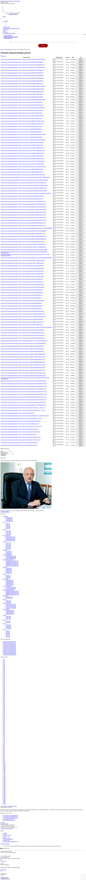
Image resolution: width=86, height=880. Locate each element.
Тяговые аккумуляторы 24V (9, 645)
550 (4, 717)
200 (4, 668)
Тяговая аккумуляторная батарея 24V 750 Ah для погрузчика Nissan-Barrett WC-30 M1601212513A (23, 225)
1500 (4, 796)
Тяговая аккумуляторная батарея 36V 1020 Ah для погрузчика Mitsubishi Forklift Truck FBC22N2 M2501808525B (26, 228)
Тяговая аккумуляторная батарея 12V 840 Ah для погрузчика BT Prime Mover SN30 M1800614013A (23, 380)
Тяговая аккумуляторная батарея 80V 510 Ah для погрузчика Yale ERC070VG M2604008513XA (22, 64)
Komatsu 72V (9, 571)
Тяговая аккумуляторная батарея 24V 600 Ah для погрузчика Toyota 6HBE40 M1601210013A (22, 172)
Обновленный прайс (12, 806)
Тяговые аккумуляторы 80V (9, 652)
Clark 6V (8, 523)
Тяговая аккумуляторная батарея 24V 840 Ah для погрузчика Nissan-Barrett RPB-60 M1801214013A (23, 217)
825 (4, 749)
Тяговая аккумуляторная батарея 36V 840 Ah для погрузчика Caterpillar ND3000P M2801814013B (23, 367)
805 (4, 747)
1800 (4, 802)
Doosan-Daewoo (6, 535)
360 (4, 694)
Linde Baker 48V (9, 583)
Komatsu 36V (9, 569)
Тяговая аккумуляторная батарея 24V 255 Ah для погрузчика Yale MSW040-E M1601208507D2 (22, 70)
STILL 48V (8, 617)
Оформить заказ (4, 877)
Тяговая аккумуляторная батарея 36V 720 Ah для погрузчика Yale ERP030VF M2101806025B (22, 62)
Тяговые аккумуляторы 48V (9, 649)
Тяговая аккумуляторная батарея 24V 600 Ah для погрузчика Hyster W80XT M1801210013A (22, 324)
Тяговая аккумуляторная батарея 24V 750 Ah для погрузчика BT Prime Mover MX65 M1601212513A (23, 397)
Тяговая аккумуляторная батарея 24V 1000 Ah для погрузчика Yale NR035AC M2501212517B (22, 115)
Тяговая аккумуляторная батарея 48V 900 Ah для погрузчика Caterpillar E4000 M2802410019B (22, 351)
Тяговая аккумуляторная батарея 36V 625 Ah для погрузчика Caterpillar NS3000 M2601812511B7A (23, 356)
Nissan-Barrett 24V (10, 611)
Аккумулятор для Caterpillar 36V (10, 815)
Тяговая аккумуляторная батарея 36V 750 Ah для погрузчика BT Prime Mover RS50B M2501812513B (24, 383)
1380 (4, 791)
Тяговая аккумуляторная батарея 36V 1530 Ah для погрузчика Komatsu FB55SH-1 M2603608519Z (23, 244)
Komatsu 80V (9, 573)
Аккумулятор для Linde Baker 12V (11, 817)
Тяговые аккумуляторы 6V (9, 641)
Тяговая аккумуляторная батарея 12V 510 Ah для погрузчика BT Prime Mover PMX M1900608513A (23, 402)
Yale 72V (8, 635)
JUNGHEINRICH (7, 554)
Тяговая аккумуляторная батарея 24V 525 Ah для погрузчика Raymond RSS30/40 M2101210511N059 (23, 190)
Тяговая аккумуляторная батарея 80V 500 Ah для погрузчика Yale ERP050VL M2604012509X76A (23, 59)
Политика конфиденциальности (10, 841)
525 (4, 712)
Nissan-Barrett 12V (10, 610)
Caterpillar (5, 516)
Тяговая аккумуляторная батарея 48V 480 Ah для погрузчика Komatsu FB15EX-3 (19, 445)
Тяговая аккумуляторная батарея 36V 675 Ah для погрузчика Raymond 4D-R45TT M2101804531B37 (23, 182)
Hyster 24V (8, 544)
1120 (4, 773)
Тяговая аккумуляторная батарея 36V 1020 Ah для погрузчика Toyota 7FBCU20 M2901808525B (22, 161)
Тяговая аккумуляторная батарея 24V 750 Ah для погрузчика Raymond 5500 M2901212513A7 (22, 198)
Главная (5, 833)
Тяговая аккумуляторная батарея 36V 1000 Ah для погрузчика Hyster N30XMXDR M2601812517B (23, 316)
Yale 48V (8, 634)
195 (4, 667)
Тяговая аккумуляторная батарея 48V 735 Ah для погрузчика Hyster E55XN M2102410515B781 (22, 268)
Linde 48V (8, 576)
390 (4, 697)
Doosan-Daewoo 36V (10, 538)
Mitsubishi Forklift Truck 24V (12, 591)
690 (4, 734)
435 (4, 702)
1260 (4, 783)
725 (4, 737)
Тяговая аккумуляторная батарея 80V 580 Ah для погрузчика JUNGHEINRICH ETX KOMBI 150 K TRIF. (25, 415)
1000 (4, 764)
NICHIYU (5, 595)
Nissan (4, 599)
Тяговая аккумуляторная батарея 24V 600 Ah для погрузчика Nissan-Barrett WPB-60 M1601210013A (23, 214)
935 (4, 759)
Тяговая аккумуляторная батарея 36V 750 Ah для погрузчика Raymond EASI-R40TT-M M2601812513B (24, 185)
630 (4, 726)
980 (4, 762)
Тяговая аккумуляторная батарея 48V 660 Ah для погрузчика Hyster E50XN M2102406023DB (22, 273)
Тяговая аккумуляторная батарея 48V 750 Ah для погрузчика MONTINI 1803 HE (19, 429)
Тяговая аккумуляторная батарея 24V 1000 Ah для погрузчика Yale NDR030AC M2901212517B (22, 121)
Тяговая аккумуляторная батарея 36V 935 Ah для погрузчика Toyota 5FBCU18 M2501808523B (22, 163)
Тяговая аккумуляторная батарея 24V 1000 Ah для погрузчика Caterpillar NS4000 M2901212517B (23, 359)
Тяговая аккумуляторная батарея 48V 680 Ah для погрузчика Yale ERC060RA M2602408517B (22, 94)
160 (4, 661)
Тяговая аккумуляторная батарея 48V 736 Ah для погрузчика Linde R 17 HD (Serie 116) (20, 439)
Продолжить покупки (5, 878)
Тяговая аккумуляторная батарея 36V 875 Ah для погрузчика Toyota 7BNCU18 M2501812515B (22, 147)
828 (4, 750)
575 (4, 720)
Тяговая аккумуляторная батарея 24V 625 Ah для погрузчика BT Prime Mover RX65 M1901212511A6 (24, 391)
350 (4, 693)
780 (4, 744)
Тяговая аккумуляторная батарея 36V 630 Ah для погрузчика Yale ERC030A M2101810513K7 (22, 105)
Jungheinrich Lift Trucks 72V (12, 564)
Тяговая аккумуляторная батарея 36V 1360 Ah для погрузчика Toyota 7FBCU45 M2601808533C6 (23, 150)
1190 (4, 779)
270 (4, 681)
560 (4, 719)
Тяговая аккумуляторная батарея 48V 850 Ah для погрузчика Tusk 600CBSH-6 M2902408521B (22, 142)
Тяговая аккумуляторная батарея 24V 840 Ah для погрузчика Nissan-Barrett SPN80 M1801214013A (23, 222)
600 (4, 724)
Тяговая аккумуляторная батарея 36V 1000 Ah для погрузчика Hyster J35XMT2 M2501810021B (22, 287)
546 (4, 715)
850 (4, 753)
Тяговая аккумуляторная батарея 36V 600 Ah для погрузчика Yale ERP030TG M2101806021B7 (22, 75)
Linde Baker (6, 579)
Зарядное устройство (8, 28)
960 (4, 761)
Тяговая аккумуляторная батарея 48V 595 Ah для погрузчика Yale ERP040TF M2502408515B (22, 72)
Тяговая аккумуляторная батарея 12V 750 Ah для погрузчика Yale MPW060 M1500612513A (21, 129)
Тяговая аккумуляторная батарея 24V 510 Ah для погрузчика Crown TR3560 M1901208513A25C (23, 338)
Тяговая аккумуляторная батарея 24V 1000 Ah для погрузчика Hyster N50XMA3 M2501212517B (23, 313)
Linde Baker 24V (9, 581)
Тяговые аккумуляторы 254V (10, 654)
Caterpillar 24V (9, 517)
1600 (4, 800)
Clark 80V (8, 528)
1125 (4, 775)
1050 (4, 767)
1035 (4, 766)
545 (4, 714)
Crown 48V (8, 534)
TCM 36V (8, 621)
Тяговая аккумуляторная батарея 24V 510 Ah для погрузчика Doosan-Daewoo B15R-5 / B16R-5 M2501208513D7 (26, 327)
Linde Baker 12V (9, 580)
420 (4, 700)
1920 (4, 803)
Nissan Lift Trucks (7, 603)
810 (4, 748)
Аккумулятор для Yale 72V (9, 820)
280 (4, 683)
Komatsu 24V (9, 568)
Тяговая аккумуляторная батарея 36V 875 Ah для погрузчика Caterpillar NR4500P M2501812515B (23, 362)
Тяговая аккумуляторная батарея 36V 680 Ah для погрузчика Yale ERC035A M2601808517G (22, 102)
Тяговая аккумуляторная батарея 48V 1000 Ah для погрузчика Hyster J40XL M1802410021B (22, 305)
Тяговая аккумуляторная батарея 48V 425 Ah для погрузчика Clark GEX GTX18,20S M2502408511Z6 (24, 340)
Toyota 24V (8, 624)
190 (4, 666)
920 (4, 758)
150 (4, 660)
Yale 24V (8, 632)
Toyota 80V (8, 628)
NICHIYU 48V (9, 597)
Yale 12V (8, 630)
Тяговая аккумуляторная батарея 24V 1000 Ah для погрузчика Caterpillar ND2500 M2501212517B (23, 370)
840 (4, 752)
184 (4, 665)
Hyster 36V (8, 545)
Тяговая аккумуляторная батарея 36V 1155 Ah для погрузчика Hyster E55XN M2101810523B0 (22, 271)
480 (4, 707)
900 (4, 756)
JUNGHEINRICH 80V (11, 558)
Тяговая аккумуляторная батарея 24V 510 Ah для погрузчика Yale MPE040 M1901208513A (21, 131)
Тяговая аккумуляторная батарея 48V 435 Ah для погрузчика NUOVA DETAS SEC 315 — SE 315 (23, 410)
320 (4, 688)
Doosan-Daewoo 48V (10, 539)
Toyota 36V (8, 626)
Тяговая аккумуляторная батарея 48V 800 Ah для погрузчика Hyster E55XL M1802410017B (21, 295)
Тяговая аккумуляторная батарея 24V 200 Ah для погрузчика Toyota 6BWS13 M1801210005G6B (23, 174)
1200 (4, 781)
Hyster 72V (8, 547)
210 (4, 670)
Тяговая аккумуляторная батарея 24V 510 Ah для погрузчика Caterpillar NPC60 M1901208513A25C (23, 372)
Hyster (4, 541)
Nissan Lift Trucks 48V (11, 606)
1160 (4, 778)
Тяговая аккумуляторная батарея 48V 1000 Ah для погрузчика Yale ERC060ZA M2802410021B (22, 88)
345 (4, 691)
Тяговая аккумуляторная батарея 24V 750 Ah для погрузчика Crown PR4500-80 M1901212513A (22, 332)
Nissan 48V (8, 600)
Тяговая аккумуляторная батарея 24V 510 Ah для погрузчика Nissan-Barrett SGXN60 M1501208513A (24, 209)
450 (4, 703)
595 (4, 723)
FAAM (4, 834)
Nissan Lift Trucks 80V (11, 608)
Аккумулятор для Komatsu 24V (10, 816)
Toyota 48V (8, 627)
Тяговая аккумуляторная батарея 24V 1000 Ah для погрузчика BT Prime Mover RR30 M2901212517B (24, 386)
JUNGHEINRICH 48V (11, 557)
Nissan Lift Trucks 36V (11, 605)
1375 (4, 790)
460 (4, 705)
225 (4, 672)
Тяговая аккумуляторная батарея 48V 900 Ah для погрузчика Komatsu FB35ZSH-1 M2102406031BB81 (24, 249)
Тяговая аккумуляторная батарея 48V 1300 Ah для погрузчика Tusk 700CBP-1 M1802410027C (22, 145)
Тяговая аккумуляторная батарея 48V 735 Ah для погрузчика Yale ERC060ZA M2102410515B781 (23, 86)
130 (4, 659)
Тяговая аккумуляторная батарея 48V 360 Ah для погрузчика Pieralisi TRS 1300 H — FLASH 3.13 (23, 407)
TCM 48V (8, 622)
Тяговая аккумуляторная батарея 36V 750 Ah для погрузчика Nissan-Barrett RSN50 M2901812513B (23, 204)
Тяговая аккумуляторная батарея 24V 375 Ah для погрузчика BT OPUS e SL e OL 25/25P (21, 426)
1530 (4, 797)
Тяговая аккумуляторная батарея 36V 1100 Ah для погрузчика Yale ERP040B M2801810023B (22, 97)
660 (4, 730)
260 (4, 679)
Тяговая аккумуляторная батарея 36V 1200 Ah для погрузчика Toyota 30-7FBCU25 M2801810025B (23, 166)
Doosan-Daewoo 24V (10, 536)
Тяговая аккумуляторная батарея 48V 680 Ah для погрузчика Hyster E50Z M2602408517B (21, 297)
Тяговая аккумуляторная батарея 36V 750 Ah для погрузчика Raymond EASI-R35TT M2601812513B (23, 188)
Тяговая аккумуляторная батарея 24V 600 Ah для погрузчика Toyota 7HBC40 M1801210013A (22, 169)
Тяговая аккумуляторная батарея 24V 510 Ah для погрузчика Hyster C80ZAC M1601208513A (22, 281)
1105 (4, 772)
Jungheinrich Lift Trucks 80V (12, 565)
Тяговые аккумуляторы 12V (9, 642)
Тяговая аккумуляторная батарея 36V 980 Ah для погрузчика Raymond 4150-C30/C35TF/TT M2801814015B (25, 177)
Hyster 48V (8, 546)
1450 (4, 795)
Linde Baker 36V (9, 582)
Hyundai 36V (9, 551)
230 (4, 673)
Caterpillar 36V (9, 518)
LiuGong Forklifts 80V (11, 588)
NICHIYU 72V (9, 598)
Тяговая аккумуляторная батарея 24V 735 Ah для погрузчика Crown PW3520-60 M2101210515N (23, 335)
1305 (4, 788)
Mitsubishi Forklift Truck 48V (12, 593)
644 (4, 729)
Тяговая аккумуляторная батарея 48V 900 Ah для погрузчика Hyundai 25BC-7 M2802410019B (22, 263)
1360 (4, 789)
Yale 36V (8, 633)
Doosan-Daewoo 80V (10, 540)
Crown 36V (8, 533)
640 (4, 728)
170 (4, 662)
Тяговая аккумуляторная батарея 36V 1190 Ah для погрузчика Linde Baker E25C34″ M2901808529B (23, 230)
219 (4, 671)
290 (4, 684)
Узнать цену (3, 56)
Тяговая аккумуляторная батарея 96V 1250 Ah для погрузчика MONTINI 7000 (18, 434)
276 (4, 682)
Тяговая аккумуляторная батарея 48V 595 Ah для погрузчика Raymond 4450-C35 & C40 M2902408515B (24, 180)
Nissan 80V (8, 601)
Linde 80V (8, 577)
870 (4, 754)
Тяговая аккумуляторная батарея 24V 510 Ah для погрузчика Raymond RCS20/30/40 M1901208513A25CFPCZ (26, 193)
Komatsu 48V (9, 570)
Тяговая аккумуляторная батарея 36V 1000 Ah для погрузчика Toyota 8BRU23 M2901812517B (22, 153)
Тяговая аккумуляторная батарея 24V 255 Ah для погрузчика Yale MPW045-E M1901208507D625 (23, 139)
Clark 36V (8, 526)
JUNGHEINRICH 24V (11, 556)
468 (4, 706)
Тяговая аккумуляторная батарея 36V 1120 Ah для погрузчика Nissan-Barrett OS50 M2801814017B (23, 201)
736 (4, 740)
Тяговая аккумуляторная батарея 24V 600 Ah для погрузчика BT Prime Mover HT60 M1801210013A (23, 399)
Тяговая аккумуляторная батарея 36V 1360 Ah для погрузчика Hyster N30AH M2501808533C (22, 319)
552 (4, 718)
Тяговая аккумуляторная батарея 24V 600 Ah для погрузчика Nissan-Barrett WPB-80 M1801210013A (23, 212)
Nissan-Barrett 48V (10, 614)
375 (4, 696)
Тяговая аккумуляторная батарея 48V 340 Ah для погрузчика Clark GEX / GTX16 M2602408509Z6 (23, 343)
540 (4, 713)
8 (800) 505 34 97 (4, 823)
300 (4, 685)
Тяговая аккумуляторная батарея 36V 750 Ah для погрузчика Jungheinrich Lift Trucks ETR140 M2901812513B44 (26, 257)
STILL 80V (8, 618)
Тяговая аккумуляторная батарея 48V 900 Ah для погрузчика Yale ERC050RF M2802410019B (22, 91)
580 (4, 721)
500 (4, 708)
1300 (4, 787)
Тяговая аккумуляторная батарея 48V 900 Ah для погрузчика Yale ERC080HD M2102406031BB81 (23, 99)
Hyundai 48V (9, 552)
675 (4, 731)
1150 (4, 776)
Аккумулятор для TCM (8, 819)
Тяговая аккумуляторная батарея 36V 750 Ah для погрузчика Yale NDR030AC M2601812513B (22, 123)
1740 (4, 801)
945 (4, 760)
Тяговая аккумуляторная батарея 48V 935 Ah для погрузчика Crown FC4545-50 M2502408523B (22, 330)
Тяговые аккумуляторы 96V (9, 653)
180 (4, 664)
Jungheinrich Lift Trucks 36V (12, 562)
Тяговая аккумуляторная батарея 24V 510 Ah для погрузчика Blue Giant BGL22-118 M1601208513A (23, 405)
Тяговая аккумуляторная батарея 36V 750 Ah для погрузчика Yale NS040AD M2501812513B (22, 110)
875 (4, 755)
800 (4, 746)
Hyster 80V (8, 548)
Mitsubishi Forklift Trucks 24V (12, 594)
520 (4, 711)
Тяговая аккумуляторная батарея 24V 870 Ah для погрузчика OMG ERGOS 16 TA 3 (20, 423)
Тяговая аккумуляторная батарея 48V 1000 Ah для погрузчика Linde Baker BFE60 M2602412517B (23, 233)
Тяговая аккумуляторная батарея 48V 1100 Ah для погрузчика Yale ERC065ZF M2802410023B (22, 78)
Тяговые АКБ (6, 27)
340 (4, 690)
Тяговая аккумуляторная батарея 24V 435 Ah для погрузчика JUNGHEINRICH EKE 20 (21, 421)
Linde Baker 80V (9, 585)
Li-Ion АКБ (5, 29)
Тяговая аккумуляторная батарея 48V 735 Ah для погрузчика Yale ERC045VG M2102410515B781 (23, 67)
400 (4, 699)
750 (4, 741)
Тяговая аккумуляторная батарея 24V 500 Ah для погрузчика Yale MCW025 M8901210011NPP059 (23, 134)
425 (4, 701)
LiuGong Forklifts (7, 586)
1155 (4, 777)
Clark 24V (8, 524)
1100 (4, 770)
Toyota (4, 623)
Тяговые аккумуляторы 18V (9, 643)
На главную (3, 861)
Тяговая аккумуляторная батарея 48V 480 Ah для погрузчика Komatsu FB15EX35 (19, 442)
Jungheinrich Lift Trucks (8, 559)
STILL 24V (8, 616)
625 (4, 725)
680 (4, 732)
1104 (4, 771)
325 (4, 689)
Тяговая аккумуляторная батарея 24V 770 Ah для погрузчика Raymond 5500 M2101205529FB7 (22, 196)
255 (4, 678)
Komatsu (5, 567)
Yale (4, 629)
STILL (4, 615)
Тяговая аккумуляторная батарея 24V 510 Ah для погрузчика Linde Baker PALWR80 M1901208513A (23, 236)
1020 (4, 765)
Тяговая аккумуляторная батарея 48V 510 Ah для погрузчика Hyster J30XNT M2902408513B (22, 279)
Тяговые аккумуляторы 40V (9, 647)
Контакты (5, 32)
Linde (4, 574)
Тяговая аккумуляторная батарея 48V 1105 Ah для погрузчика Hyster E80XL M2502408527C (22, 289)
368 (4, 695)
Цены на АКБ (16, 28)
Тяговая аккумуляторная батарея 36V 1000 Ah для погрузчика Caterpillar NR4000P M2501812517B (23, 364)
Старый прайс (4, 806)
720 (4, 736)
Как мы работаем (7, 835)
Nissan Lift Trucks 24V (11, 604)
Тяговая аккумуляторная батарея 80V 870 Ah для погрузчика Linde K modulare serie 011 (21, 437)
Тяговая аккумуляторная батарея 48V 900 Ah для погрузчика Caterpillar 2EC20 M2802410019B (22, 348)
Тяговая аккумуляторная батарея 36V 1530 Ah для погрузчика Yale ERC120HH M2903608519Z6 (23, 107)
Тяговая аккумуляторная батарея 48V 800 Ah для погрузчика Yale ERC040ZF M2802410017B (22, 83)
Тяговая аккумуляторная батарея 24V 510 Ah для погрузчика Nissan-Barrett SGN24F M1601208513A (23, 206)
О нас (4, 30)
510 (4, 709)
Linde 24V (8, 575)
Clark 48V (8, 527)
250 (4, 677)
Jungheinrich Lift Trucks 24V (12, 561)
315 (4, 687)
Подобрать (3, 455)
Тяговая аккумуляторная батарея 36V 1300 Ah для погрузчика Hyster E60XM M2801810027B (22, 292)
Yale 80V (8, 636)
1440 (4, 794)
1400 (4, 793)
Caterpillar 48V (9, 520)
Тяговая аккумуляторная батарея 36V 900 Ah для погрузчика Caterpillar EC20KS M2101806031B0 (23, 354)
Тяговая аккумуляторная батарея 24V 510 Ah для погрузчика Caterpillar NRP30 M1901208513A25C (23, 375)
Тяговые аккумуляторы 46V (9, 648)
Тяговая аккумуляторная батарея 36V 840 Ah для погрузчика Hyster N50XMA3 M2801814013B (22, 311)
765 (4, 742)
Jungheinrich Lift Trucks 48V (12, 563)
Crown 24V (8, 532)
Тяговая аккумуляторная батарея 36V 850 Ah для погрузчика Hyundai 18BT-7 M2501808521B (22, 265)
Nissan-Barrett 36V (10, 612)
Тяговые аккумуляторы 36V (9, 646)
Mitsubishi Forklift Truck (8, 589)
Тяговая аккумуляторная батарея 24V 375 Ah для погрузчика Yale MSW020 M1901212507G (21, 126)
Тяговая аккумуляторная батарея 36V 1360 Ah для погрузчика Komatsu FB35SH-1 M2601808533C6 (23, 247)
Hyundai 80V (9, 553)
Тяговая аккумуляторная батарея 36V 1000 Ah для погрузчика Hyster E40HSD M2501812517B (22, 322)
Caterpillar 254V (9, 521)
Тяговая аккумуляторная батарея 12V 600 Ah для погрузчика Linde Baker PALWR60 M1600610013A (23, 238)
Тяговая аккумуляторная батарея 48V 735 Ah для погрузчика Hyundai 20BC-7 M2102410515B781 (23, 260)
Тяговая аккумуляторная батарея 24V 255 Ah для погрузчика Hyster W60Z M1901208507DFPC (22, 284)
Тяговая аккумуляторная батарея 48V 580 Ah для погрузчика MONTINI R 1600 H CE (20, 431)
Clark (4, 522)
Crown (4, 529)
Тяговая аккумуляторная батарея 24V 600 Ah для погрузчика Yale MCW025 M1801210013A (22, 137)
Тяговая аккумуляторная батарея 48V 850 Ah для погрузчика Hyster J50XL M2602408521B (21, 303)
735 (4, 738)
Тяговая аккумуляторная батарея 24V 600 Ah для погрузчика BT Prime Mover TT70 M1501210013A (23, 388)
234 (4, 674)
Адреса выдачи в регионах (9, 33)
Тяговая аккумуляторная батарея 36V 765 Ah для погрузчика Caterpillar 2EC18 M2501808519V (22, 346)
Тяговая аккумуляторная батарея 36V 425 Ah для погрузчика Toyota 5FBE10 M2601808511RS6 (22, 158)
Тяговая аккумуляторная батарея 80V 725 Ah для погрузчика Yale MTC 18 (18, 413)
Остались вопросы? (5, 843)
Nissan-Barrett (6, 609)
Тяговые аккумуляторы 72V (9, 651)
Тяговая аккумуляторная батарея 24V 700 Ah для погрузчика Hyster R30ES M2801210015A (21, 308)
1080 (4, 769)
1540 (4, 799)
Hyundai (5, 550)
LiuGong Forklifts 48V (11, 587)
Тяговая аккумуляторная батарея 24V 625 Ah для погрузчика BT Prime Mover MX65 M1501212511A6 (24, 394)
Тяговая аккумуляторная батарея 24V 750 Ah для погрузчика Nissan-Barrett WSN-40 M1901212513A (23, 220)
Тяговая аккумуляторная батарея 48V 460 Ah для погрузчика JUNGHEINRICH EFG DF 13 (21, 418)
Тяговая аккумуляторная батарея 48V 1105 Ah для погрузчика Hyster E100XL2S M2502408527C (23, 300)
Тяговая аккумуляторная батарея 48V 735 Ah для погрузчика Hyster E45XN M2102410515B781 (22, 276)
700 (4, 735)
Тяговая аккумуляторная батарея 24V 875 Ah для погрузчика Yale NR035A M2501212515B (21, 118)
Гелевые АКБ (6, 840)
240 (4, 676)
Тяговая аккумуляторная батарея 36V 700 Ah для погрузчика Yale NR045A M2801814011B (21, 113)
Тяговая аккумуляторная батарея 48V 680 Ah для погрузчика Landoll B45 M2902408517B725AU (23, 241)
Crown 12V (8, 530)
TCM (4, 620)
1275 (4, 784)
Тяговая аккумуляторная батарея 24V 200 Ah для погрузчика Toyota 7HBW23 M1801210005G (22, 155)
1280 (4, 785)
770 (4, 743)
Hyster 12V (8, 542)
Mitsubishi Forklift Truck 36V (12, 592)
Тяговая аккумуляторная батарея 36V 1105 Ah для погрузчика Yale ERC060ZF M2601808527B (22, 80)
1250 (4, 782)
